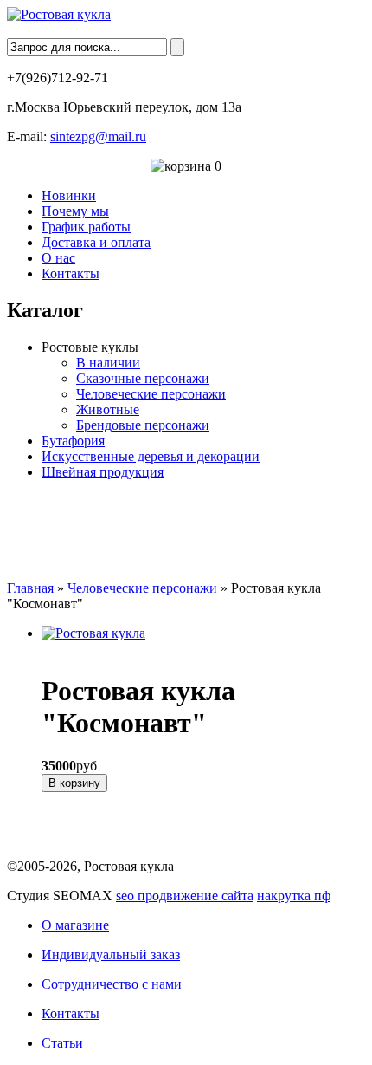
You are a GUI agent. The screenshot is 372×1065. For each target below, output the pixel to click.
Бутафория (73, 440)
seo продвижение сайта (184, 895)
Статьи (62, 1043)
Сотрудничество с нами (112, 984)
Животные (107, 409)
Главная (30, 588)
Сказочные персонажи (142, 378)
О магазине (75, 925)
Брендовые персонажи (142, 425)
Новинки (69, 195)
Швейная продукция (103, 471)
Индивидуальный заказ (111, 954)
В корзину (74, 782)
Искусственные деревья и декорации (151, 456)
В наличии (108, 362)
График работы (86, 226)
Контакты (70, 273)
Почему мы (75, 211)
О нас (58, 257)
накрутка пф (293, 895)
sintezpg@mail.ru (98, 136)
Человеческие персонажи (151, 393)
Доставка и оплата (96, 242)
